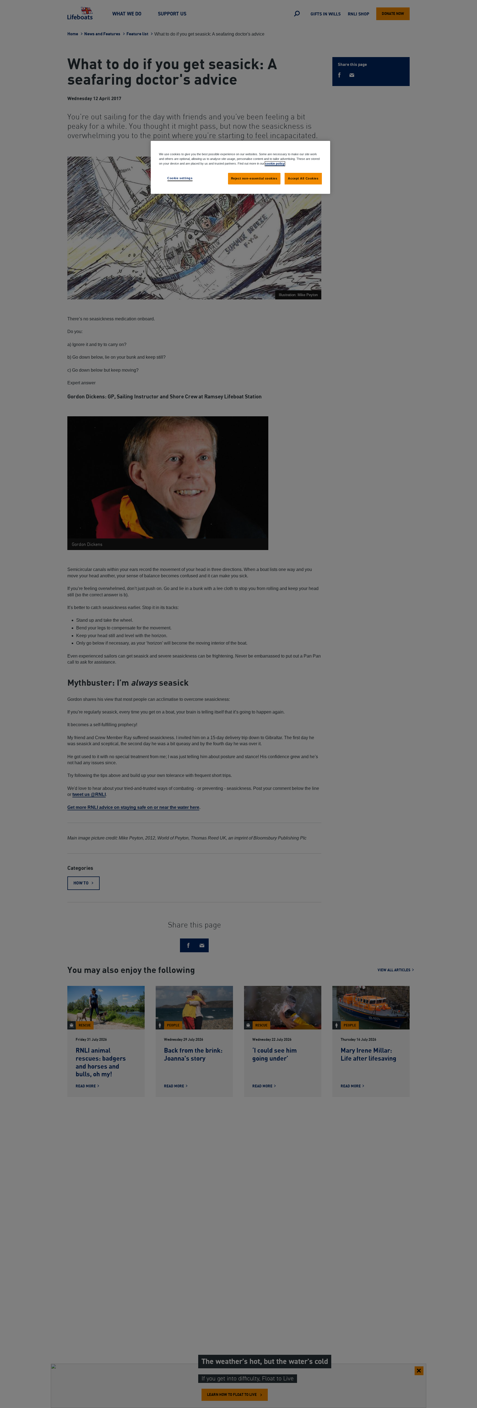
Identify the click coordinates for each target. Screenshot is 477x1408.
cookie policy (275, 163)
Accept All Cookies (303, 178)
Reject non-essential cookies (254, 178)
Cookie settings (180, 178)
